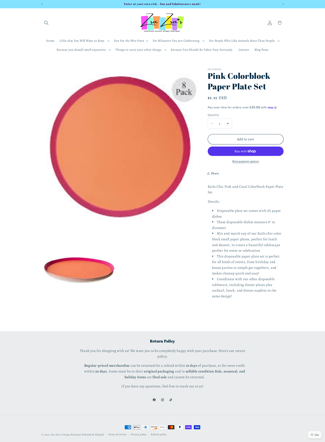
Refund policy (159, 434)
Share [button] (215, 173)
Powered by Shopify (93, 434)
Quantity (213, 115)
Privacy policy (138, 434)
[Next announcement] (283, 4)
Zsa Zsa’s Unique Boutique (66, 434)
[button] (46, 23)
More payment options (245, 161)
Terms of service (117, 434)
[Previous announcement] (42, 4)
